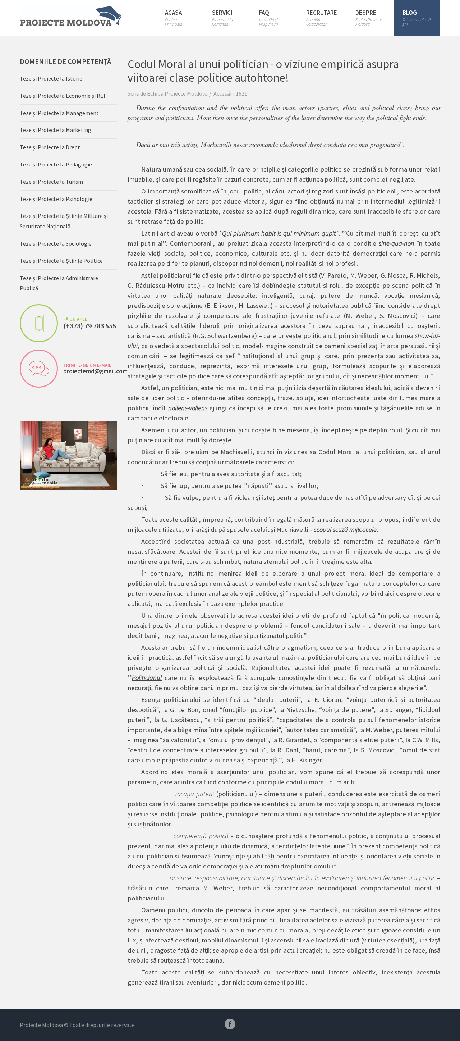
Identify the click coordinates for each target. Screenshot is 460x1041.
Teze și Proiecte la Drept (50, 147)
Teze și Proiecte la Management (59, 113)
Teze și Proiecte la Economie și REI (62, 95)
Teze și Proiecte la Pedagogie (56, 164)
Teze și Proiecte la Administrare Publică (59, 283)
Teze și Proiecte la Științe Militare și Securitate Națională (64, 221)
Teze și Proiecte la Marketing (55, 129)
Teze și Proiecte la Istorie (51, 78)
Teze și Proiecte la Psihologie (56, 198)
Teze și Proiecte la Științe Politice (61, 260)
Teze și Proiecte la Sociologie (56, 243)
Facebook (230, 1024)
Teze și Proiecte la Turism (51, 181)
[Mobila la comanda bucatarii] (68, 454)
